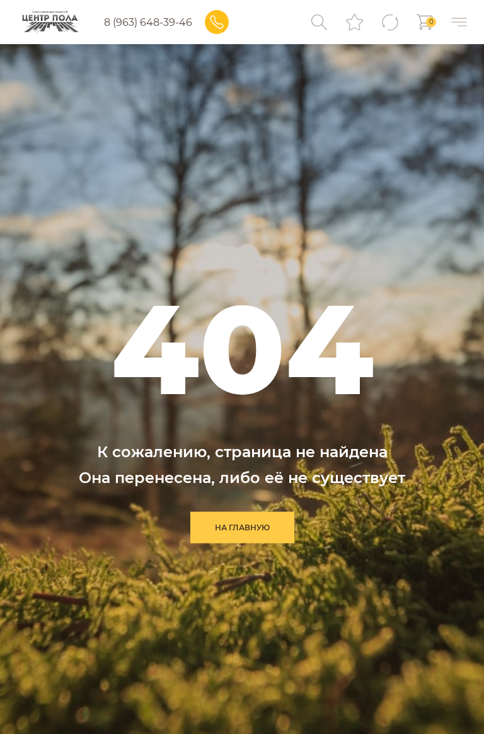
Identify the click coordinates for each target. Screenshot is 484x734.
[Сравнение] (390, 22)
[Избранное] (354, 22)
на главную (242, 527)
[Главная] (50, 22)
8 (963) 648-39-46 (148, 22)
